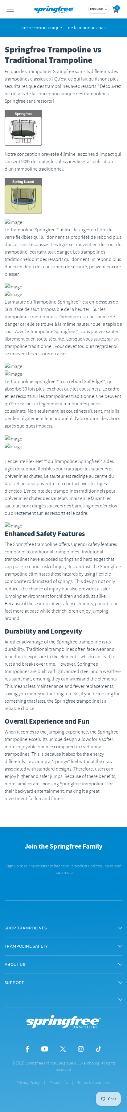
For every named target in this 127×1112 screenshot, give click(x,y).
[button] (63, 928)
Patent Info (58, 1082)
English (97, 9)
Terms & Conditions (94, 1082)
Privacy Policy (28, 1082)
